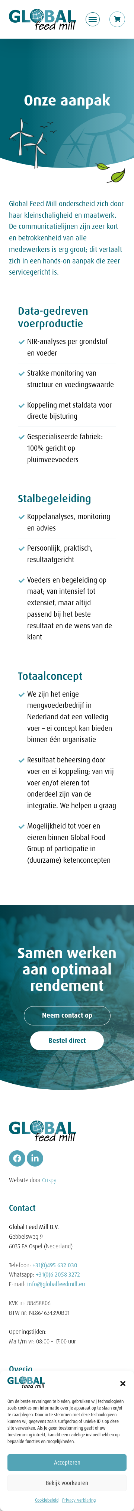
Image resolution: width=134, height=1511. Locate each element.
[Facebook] (17, 1158)
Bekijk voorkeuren (67, 1483)
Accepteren (67, 1462)
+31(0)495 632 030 (54, 1265)
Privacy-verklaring (79, 1500)
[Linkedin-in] (35, 1158)
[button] (123, 1383)
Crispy (49, 1180)
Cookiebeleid (46, 1500)
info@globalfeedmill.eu (56, 1284)
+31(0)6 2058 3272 (58, 1274)
